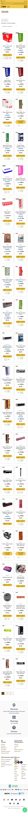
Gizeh (15, 773)
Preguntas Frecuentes (5, 751)
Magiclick (16, 766)
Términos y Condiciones (6, 759)
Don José (23, 766)
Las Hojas (16, 775)
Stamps (16, 768)
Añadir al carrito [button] (7, 523)
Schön (15, 771)
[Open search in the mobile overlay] (14, 3)
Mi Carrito (3, 744)
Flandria (23, 768)
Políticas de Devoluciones (6, 764)
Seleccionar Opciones (20, 121)
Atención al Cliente (5, 753)
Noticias (3, 766)
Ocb (15, 769)
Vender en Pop (17, 751)
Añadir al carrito (7, 55)
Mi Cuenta (3, 746)
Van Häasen (23, 764)
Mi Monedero (4, 748)
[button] (12, 33)
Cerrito (15, 776)
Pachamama (24, 769)
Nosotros (16, 744)
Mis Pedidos (3, 749)
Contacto (16, 746)
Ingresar (4, 1)
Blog (15, 748)
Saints (15, 764)
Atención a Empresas (18, 749)
